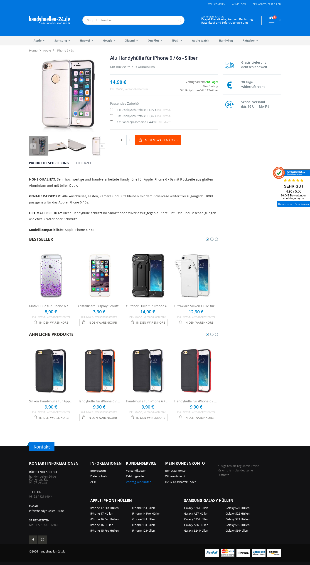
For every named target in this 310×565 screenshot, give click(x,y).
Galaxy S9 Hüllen (237, 530)
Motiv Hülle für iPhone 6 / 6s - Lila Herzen (51, 306)
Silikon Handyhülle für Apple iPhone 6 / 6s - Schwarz (51, 401)
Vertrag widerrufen (138, 482)
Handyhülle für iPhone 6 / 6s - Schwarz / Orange (99, 401)
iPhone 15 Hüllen (143, 508)
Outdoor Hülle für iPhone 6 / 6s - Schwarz (148, 306)
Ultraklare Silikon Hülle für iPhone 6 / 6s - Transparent (196, 306)
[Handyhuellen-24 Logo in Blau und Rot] (49, 20)
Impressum (98, 470)
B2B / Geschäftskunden (181, 482)
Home (33, 50)
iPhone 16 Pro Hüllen (104, 519)
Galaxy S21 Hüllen (238, 519)
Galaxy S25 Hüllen (196, 519)
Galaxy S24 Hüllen (196, 530)
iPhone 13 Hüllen (143, 525)
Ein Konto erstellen (267, 4)
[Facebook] (33, 539)
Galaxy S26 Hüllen (196, 508)
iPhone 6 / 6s (65, 50)
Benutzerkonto (175, 470)
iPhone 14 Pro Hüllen (146, 513)
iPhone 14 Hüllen (143, 519)
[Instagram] (42, 539)
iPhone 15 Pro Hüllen (104, 530)
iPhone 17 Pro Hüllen (104, 508)
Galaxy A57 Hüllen (196, 513)
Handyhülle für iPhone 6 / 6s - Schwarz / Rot (196, 401)
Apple (47, 50)
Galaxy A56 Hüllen (196, 525)
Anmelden (239, 4)
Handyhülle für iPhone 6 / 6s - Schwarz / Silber (148, 401)
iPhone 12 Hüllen (143, 530)
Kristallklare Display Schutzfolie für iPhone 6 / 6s (99, 306)
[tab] (52, 163)
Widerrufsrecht (175, 476)
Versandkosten (136, 470)
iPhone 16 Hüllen (101, 525)
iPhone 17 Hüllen (101, 513)
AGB (93, 482)
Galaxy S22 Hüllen (238, 513)
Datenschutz (98, 476)
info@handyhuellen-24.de (46, 511)
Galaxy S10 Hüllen (238, 525)
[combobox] (133, 20)
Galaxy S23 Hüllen (238, 508)
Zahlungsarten (135, 476)
